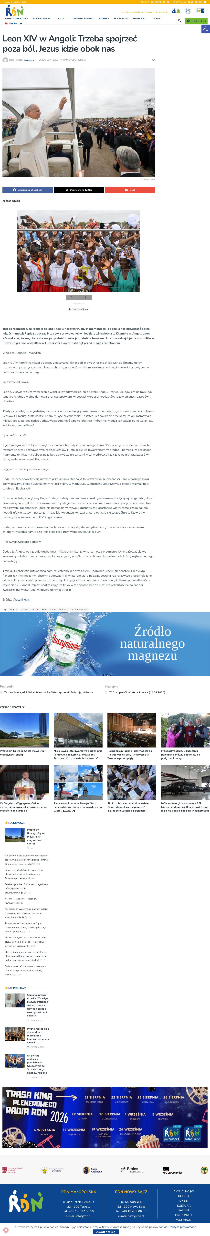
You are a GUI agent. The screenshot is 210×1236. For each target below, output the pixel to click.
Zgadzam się (106, 1232)
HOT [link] (44, 609)
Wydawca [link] (29, 59)
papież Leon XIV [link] (58, 609)
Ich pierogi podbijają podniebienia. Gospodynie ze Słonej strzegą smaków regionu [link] (37, 1064)
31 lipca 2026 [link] (35, 1077)
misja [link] (35, 609)
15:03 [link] (31, 848)
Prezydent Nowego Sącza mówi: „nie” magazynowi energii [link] (23, 752)
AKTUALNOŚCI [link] (68, 59)
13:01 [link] (38, 864)
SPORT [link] (184, 1201)
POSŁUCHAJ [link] (198, 21)
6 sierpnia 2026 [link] (36, 1047)
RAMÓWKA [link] (121, 17)
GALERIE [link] (104, 17)
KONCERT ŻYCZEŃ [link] (83, 17)
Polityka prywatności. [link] (183, 1227)
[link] (205, 29)
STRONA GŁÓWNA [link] (16, 17)
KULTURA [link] (184, 1206)
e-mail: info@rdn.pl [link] (79, 1216)
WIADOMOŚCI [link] (41, 17)
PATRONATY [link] (184, 1215)
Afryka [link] (24, 609)
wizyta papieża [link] (79, 609)
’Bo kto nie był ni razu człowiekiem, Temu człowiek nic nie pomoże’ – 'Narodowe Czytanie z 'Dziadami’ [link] (128, 807)
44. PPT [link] (61, 17)
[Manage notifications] (6, 1230)
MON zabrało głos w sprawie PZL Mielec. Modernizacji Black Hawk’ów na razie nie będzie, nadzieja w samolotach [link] (26, 956)
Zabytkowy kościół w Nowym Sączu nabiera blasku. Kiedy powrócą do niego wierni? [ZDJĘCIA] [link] (78, 807)
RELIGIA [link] (81, 59)
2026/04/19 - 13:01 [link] (48, 59)
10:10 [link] (32, 946)
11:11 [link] (29, 917)
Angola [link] (14, 609)
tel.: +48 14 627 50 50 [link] (78, 1211)
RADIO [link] (157, 17)
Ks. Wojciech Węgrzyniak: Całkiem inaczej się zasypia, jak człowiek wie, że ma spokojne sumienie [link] (23, 807)
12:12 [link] (20, 903)
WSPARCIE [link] (15, 23)
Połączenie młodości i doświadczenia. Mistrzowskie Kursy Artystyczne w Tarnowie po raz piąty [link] (129, 754)
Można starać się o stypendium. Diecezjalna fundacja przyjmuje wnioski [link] (38, 1035)
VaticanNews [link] (21, 600)
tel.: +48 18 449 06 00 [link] (131, 1211)
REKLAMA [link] (139, 17)
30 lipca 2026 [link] (35, 1020)
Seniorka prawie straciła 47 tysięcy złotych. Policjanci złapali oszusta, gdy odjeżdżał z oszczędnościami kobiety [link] (38, 1005)
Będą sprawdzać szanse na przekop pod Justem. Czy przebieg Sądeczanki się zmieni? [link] (25, 970)
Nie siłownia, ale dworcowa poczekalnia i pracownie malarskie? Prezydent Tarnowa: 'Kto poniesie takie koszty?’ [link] (78, 754)
